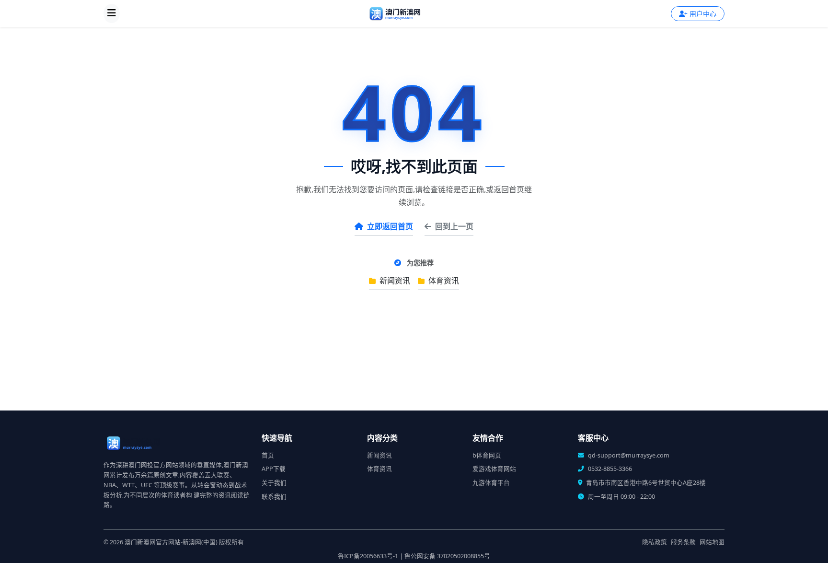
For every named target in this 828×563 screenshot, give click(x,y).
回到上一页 (454, 226)
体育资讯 (442, 280)
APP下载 (274, 469)
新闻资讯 (394, 280)
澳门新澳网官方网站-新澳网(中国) (171, 542)
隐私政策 (654, 542)
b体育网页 (486, 455)
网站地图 (712, 542)
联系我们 (274, 497)
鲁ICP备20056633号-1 (368, 556)
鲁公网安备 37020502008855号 (447, 556)
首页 (268, 455)
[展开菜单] (112, 13)
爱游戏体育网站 (494, 469)
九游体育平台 (491, 483)
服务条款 (683, 542)
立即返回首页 (390, 226)
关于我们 (274, 483)
